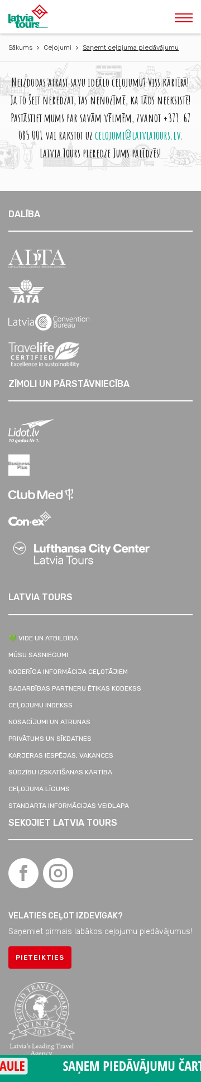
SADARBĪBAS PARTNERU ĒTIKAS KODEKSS (74, 688)
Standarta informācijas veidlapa (68, 806)
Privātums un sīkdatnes (50, 739)
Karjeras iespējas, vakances (60, 755)
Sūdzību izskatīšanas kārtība (60, 772)
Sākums (20, 47)
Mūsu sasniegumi (38, 655)
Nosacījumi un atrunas (49, 722)
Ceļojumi (57, 47)
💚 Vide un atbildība (43, 638)
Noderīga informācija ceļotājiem (68, 672)
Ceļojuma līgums (39, 789)
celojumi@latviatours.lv (137, 134)
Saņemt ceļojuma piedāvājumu (131, 47)
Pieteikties (40, 957)
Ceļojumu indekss (40, 705)
